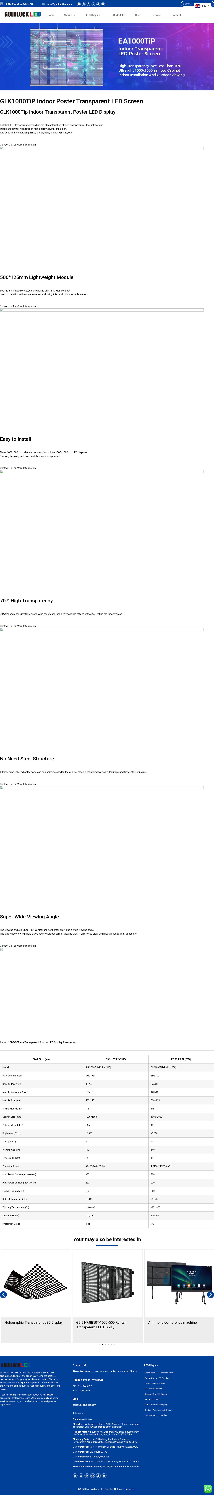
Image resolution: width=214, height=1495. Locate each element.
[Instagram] (93, 4)
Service (156, 15)
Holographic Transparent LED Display (34, 1322)
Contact (176, 15)
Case (138, 15)
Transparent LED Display (156, 1415)
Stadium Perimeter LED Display (158, 1410)
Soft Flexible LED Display (156, 1404)
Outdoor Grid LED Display (156, 1394)
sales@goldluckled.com (59, 4)
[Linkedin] (84, 4)
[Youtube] (103, 4)
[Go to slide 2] (102, 1344)
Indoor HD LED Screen (155, 1383)
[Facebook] (88, 4)
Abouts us (70, 15)
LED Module (117, 15)
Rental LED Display (153, 1399)
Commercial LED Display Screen (159, 1373)
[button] (3, 1294)
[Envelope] (79, 4)
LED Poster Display (153, 1389)
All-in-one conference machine (172, 1322)
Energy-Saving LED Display (157, 1378)
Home (51, 15)
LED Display (93, 15)
